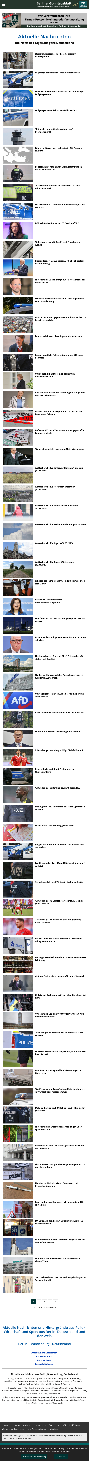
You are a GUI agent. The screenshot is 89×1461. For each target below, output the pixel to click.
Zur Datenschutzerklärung (34, 1456)
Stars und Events (44, 1360)
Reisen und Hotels (44, 1356)
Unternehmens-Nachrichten (44, 1352)
